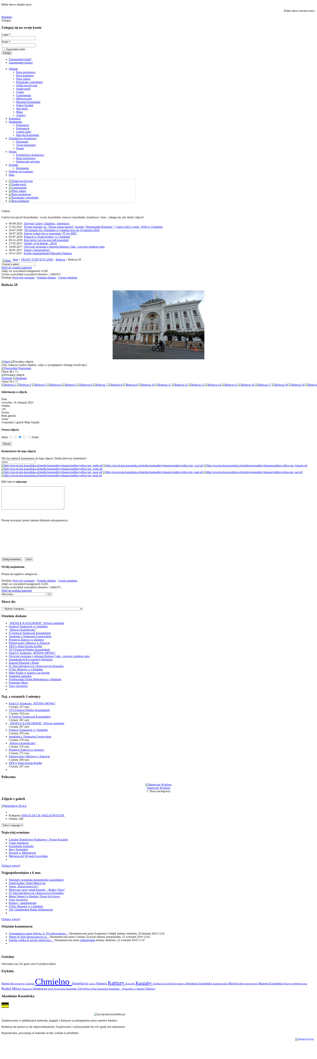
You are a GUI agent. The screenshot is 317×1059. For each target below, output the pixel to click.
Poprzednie (24, 368)
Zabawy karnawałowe (37, 250)
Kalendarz (15, 118)
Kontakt (13, 164)
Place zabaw (23, 78)
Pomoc (20, 148)
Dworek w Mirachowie (22, 852)
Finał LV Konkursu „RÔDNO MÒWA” (32, 652)
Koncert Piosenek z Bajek (24, 662)
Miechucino (236, 983)
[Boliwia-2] (24, 384)
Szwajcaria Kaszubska (66, 988)
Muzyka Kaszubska (27, 135)
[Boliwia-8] (115, 384)
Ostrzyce (288, 983)
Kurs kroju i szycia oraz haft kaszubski (46, 240)
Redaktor (6, 17)
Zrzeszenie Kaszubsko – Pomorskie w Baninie (121, 988)
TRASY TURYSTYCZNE (37, 259)
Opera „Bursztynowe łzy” (24, 886)
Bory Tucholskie (18, 849)
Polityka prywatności (21, 171)
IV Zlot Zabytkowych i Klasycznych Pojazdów (36, 666)
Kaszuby (144, 982)
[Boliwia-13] (196, 384)
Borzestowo (18, 983)
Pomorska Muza (18, 682)
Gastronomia (23, 95)
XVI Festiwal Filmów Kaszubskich (29, 649)
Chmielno (53, 981)
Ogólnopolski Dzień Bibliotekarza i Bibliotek (35, 679)
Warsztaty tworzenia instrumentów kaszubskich (36, 879)
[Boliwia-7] (100, 384)
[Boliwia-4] (54, 384)
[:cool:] (153, 465)
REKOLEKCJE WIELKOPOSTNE (43, 815)
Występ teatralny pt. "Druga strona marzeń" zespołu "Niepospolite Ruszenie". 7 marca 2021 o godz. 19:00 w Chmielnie (93, 226)
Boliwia (60, 259)
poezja (297, 983)
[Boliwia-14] (213, 384)
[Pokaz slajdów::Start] (5, 361)
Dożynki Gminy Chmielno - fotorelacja (46, 223)
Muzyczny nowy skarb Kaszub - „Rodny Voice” (37, 889)
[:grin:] (255, 465)
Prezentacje (22, 128)
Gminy (20, 92)
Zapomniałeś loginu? (21, 62)
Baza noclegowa (25, 72)
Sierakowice (40, 988)
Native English (24, 105)
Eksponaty (22, 141)
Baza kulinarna (25, 75)
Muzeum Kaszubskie (28, 102)
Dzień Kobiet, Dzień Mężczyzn (27, 883)
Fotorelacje (22, 125)
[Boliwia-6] (85, 384)
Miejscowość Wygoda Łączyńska (28, 856)
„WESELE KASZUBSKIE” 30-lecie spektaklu (36, 623)
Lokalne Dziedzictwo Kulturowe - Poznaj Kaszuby (38, 839)
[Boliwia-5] (69, 384)
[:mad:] (153, 472)
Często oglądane (67, 277)
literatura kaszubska (199, 983)
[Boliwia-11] (163, 384)
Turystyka (84, 988)
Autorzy (21, 115)
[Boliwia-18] (280, 384)
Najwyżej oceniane (23, 277)
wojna (93, 988)
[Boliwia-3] (39, 384)
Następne (6, 378)
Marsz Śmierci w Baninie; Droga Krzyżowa (34, 896)
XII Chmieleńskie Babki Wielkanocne (31, 909)
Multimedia (15, 121)
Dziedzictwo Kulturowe (23, 138)
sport (51, 988)
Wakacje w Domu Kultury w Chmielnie (47, 236)
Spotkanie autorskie (20, 676)
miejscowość (251, 983)
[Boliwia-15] (230, 384)
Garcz (92, 983)
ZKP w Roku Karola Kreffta (25, 646)
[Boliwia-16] (246, 384)
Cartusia (30, 983)
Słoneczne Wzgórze (158, 787)
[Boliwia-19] (297, 384)
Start (15, 259)
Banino (6, 983)
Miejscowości (24, 98)
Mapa (19, 111)
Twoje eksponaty (26, 145)
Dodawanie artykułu (28, 161)
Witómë (13, 68)
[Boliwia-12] (180, 384)
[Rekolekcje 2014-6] (13, 805)
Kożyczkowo (179, 983)
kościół (167, 983)
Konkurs (158, 983)
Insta (11, 174)
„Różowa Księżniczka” (22, 629)
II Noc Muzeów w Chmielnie (26, 669)
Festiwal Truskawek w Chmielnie (28, 626)
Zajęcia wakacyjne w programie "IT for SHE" (50, 233)
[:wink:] (51, 468)
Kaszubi (130, 983)
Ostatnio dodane (46, 277)
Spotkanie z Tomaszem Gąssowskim (30, 636)
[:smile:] (52, 465)
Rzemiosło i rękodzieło (29, 82)
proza (304, 983)
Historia (102, 983)
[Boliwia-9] (130, 384)
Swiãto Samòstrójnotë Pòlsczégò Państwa (48, 253)
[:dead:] (51, 475)
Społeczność (23, 88)
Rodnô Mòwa (11, 988)
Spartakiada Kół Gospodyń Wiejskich (30, 659)
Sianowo (27, 988)
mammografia (220, 983)
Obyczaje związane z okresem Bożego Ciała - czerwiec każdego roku (64, 246)
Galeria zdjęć (23, 131)
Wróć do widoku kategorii (16, 267)
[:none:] (51, 472)
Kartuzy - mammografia (23, 903)
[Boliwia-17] (263, 384)
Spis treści (22, 108)
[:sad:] (253, 472)
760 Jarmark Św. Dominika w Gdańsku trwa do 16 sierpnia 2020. (62, 230)
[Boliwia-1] (8, 384)
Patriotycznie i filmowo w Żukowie (29, 643)
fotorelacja (80, 983)
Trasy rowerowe (18, 686)
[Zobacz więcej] (10, 865)
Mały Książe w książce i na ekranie (29, 672)
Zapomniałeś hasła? (20, 59)
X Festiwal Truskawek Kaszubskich (30, 633)
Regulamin (22, 168)
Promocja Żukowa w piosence (26, 639)
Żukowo (150, 988)
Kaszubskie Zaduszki (21, 846)
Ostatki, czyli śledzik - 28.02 (40, 243)
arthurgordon (87, 940)
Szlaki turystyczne (26, 85)
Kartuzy (116, 983)
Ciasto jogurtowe (19, 842)
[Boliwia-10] (146, 384)
